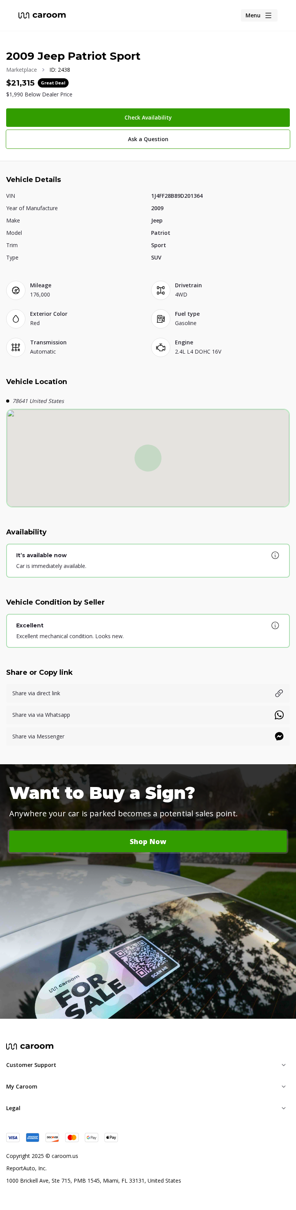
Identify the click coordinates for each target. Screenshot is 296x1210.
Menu (253, 15)
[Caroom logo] (42, 15)
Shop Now (148, 841)
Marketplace (21, 69)
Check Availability (148, 117)
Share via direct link (36, 693)
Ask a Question (148, 139)
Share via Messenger (38, 736)
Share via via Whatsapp (41, 714)
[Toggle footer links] (284, 1065)
